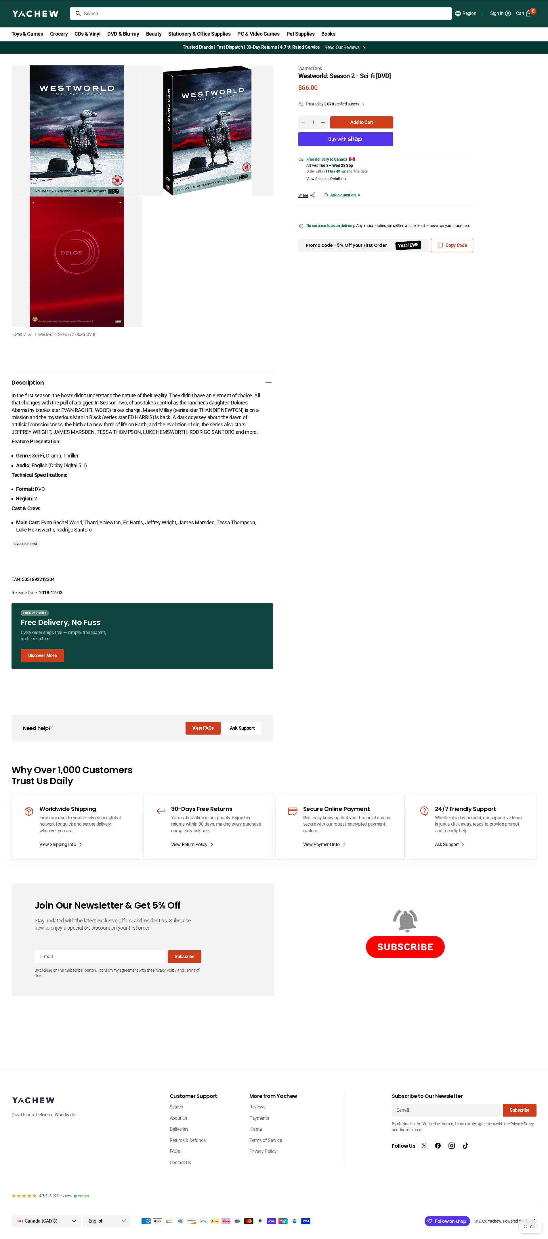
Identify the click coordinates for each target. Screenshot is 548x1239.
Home (17, 334)
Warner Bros (310, 68)
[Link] (142, 636)
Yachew (494, 1221)
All (30, 334)
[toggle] (268, 382)
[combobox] (267, 13)
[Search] (76, 13)
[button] (465, 13)
